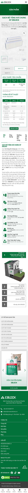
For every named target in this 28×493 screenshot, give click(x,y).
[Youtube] (19, 472)
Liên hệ (14, 491)
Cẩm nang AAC (5, 454)
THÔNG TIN (4, 420)
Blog (2, 435)
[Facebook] (11, 472)
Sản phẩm (3, 429)
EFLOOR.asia (4, 446)
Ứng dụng (3, 432)
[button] (26, 2)
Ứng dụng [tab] (11, 136)
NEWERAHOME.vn (6, 444)
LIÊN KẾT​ (3, 440)
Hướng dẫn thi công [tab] (19, 137)
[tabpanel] (14, 196)
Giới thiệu (3, 426)
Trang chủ (3, 423)
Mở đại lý (19, 491)
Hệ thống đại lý (5, 449)
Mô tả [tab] (4, 136)
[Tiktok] (15, 472)
